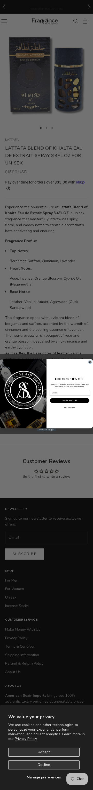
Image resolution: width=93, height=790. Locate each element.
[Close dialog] (90, 362)
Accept (44, 752)
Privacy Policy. (26, 738)
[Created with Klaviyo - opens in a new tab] (46, 429)
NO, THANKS (69, 407)
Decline (44, 764)
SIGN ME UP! (70, 400)
